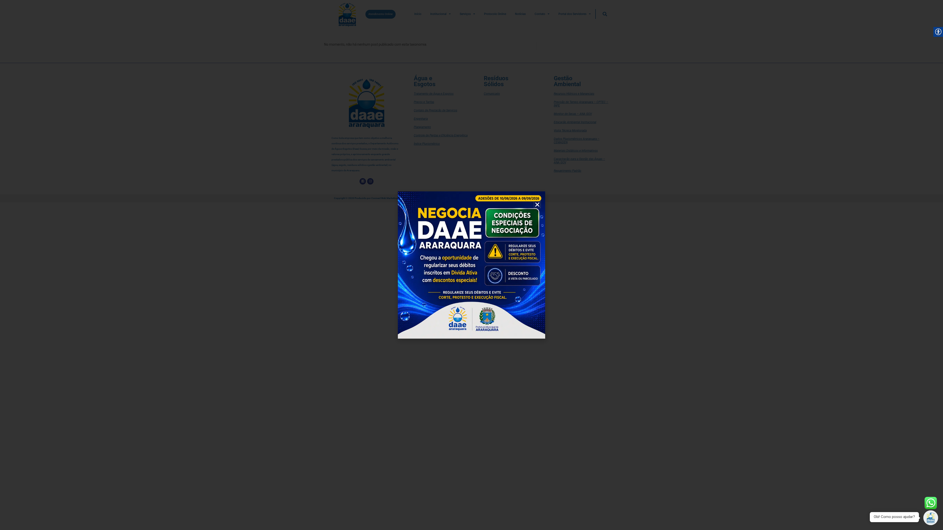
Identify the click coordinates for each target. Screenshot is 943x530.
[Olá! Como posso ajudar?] (930, 517)
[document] (471, 265)
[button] (537, 205)
